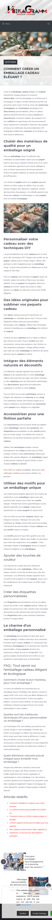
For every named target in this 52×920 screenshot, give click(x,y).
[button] (48, 24)
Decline (23, 913)
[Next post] (48, 886)
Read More (26, 905)
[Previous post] (3, 861)
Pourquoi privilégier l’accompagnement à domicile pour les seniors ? (34, 861)
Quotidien (10, 62)
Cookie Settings (39, 913)
